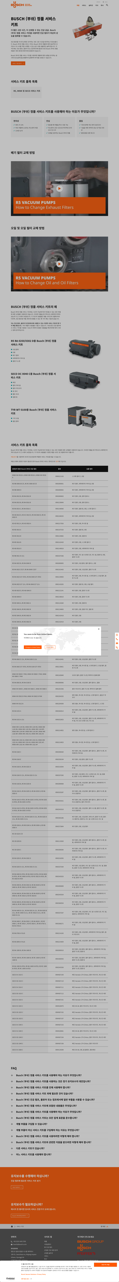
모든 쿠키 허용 (105, 1264)
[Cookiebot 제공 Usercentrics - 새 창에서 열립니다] (10, 1279)
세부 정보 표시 (25, 1278)
